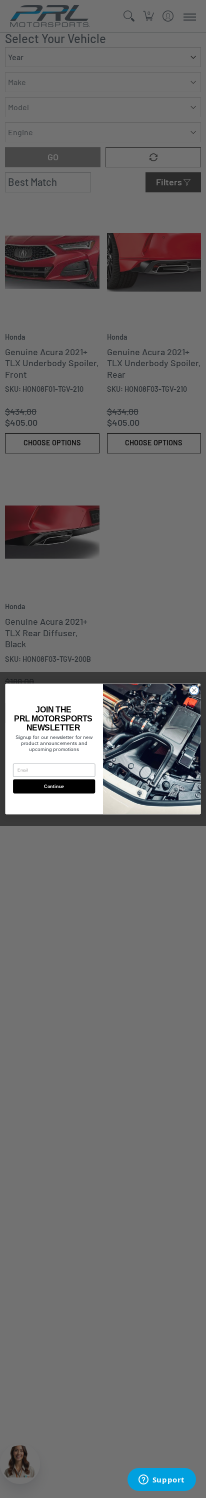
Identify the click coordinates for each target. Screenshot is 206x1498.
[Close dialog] (194, 690)
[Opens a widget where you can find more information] (161, 1480)
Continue (54, 786)
